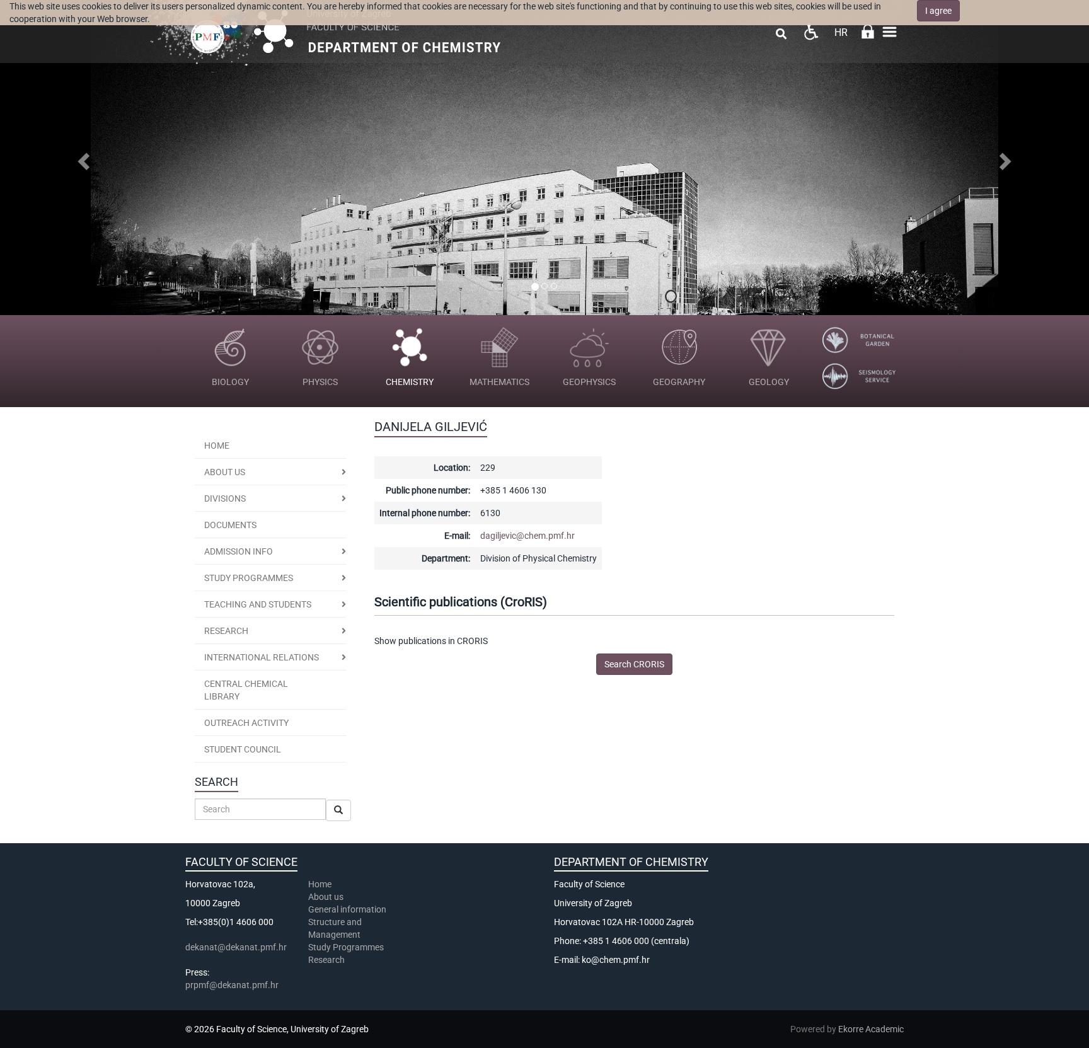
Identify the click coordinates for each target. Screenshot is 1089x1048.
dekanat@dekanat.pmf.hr (236, 947)
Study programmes (248, 578)
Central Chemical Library (246, 690)
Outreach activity (246, 723)
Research (327, 960)
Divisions (225, 498)
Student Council (242, 749)
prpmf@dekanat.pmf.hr (232, 985)
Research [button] (226, 631)
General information (347, 909)
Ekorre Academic (871, 1029)
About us (224, 472)
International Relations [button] (261, 657)
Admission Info (238, 551)
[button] (81, 157)
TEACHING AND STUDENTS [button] (257, 604)
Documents (230, 525)
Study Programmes (346, 947)
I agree (938, 11)
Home (216, 446)
